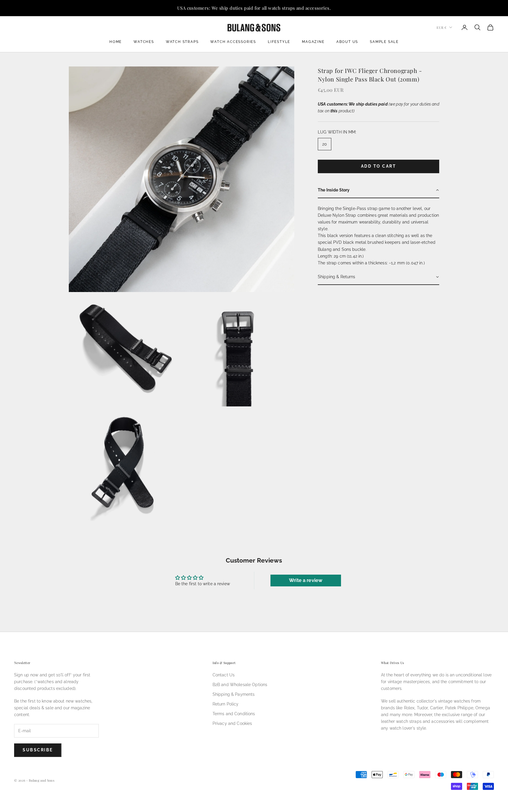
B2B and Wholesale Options (240, 684)
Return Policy (226, 704)
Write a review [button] (305, 580)
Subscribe (38, 750)
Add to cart (378, 166)
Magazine (313, 42)
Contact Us (224, 675)
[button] (378, 190)
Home (115, 42)
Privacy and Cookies (232, 723)
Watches (143, 42)
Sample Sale (384, 42)
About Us (347, 42)
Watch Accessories (233, 42)
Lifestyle (279, 42)
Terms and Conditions (234, 713)
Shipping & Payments (234, 694)
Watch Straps (182, 42)
